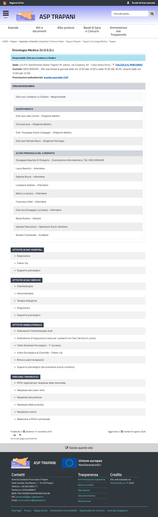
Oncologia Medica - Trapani (103, 41)
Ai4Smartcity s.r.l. (118, 483)
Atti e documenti (39, 29)
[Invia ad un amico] (20, 435)
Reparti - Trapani (81, 41)
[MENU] (6, 12)
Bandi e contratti (86, 485)
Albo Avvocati (84, 501)
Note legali (17, 510)
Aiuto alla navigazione (117, 510)
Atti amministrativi (86, 495)
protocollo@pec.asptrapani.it (29, 496)
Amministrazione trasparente (91, 479)
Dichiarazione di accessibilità (63, 510)
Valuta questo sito (80, 447)
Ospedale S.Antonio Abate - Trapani (56, 41)
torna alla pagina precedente (24, 438)
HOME (5, 41)
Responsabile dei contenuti (92, 510)
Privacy (27, 510)
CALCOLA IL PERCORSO (129, 64)
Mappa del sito (41, 510)
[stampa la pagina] (15, 435)
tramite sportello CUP (56, 77)
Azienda (13, 27)
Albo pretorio (65, 27)
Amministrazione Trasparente (118, 31)
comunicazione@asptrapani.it (32, 500)
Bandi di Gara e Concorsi (92, 29)
